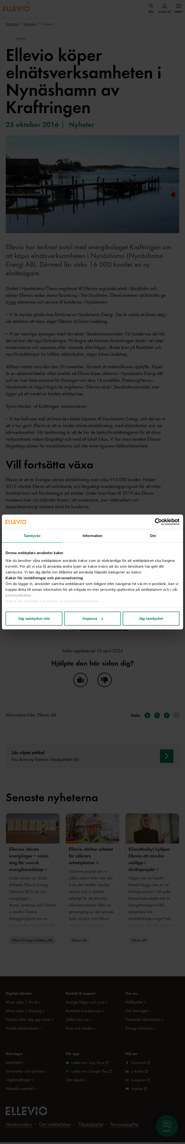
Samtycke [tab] (32, 536)
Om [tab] (153, 536)
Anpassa (89, 618)
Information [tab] (92, 536)
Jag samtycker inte (34, 618)
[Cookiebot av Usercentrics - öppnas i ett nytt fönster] (158, 521)
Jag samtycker (151, 618)
